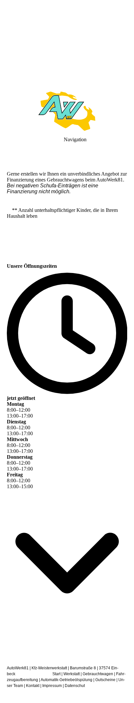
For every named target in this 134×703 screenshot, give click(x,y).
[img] (67, 46)
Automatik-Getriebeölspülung (66, 679)
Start (56, 674)
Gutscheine (105, 679)
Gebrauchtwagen (98, 674)
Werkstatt (71, 674)
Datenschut (75, 685)
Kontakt (32, 685)
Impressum (52, 685)
